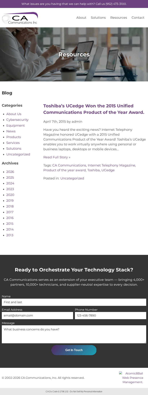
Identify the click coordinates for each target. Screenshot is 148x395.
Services (13, 143)
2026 (10, 172)
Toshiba (93, 170)
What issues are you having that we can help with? (74, 4)
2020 (10, 195)
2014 (10, 229)
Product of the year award (64, 170)
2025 (10, 178)
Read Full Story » (56, 157)
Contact (138, 18)
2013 (9, 235)
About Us (13, 114)
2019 (10, 201)
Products (13, 137)
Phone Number (86, 309)
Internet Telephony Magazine (111, 165)
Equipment (15, 126)
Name (6, 296)
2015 (9, 224)
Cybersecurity (17, 120)
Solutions (98, 18)
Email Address (12, 309)
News (11, 131)
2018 (10, 206)
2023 (10, 189)
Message (8, 323)
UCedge (108, 170)
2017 (10, 212)
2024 (10, 183)
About (81, 18)
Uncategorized (72, 178)
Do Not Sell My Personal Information (86, 391)
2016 (10, 218)
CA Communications (69, 165)
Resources (118, 18)
